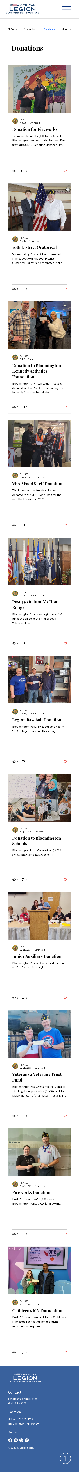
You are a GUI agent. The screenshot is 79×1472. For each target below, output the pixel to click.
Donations (49, 29)
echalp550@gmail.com (22, 1399)
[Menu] (66, 9)
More (64, 29)
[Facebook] (10, 1440)
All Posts (12, 29)
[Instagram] (21, 1440)
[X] (27, 1440)
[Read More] (65, 1458)
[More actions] (66, 121)
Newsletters (30, 29)
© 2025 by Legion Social (21, 1447)
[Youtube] (16, 1440)
